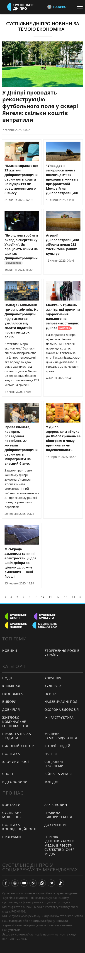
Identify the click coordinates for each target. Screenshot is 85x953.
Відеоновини (15, 782)
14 (73, 597)
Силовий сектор (18, 746)
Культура (53, 686)
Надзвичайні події (62, 701)
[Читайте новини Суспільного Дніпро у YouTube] (24, 883)
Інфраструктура (59, 717)
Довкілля (11, 709)
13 (65, 597)
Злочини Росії (15, 761)
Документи (55, 825)
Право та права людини (16, 735)
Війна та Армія (58, 774)
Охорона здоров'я (61, 709)
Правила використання (58, 814)
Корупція (53, 678)
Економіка (12, 694)
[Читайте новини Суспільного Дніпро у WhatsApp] (42, 883)
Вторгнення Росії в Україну (62, 652)
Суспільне (13, 930)
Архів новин (55, 805)
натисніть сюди (65, 934)
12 (58, 597)
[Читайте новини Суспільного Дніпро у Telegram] (51, 883)
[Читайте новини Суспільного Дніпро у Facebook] (6, 883)
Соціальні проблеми (54, 763)
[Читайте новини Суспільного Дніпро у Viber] (33, 883)
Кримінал (11, 686)
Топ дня (52, 782)
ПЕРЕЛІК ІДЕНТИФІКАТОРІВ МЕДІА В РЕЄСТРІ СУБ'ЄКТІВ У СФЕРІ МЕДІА (60, 845)
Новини (9, 650)
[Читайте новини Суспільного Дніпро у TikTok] (60, 883)
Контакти (11, 805)
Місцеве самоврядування (60, 735)
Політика (11, 754)
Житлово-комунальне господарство (15, 721)
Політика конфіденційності (19, 827)
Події (7, 678)
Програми (11, 837)
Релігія (50, 754)
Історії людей (57, 746)
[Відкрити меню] (81, 7)
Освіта (50, 694)
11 (50, 597)
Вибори (9, 701)
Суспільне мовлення (12, 814)
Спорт (8, 774)
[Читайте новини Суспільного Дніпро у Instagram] (15, 883)
